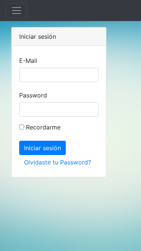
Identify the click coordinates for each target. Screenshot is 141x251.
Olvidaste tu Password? (57, 162)
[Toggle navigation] (16, 10)
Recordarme (42, 127)
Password (33, 95)
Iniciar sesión (42, 148)
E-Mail (28, 60)
